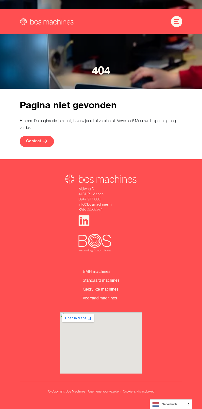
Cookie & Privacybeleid (138, 391)
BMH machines (96, 271)
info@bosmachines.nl (95, 204)
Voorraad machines (100, 297)
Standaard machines (101, 280)
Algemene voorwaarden (104, 391)
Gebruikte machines (100, 289)
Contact (33, 142)
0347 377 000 (89, 199)
